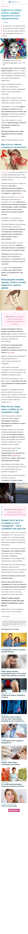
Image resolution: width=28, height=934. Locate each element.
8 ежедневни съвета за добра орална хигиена (13, 651)
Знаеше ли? (4, 715)
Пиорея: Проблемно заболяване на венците (10, 763)
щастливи (10, 352)
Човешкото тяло (6, 693)
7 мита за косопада (9, 806)
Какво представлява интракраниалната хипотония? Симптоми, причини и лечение (13, 673)
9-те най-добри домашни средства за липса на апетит (12, 785)
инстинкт (17, 197)
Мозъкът (4, 172)
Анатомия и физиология (8, 804)
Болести (3, 669)
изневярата (15, 455)
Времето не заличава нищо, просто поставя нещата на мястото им (14, 512)
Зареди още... (14, 810)
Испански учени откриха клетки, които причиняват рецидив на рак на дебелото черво (12, 719)
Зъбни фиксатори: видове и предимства (12, 742)
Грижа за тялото (6, 648)
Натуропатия (5, 782)
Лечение (3, 739)
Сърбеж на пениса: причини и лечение (13, 696)
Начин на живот (5, 6)
